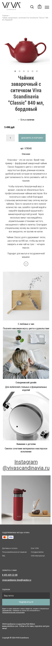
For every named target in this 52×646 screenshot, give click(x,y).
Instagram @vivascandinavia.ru (26, 465)
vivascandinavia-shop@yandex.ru (16, 580)
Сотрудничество (37, 552)
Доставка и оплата (9, 548)
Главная (5, 16)
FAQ (3, 556)
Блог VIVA (35, 548)
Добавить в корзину (32, 138)
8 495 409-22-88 (9, 575)
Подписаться (26, 602)
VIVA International (38, 556)
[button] (15, 71)
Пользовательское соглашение (14, 552)
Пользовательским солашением (13, 612)
